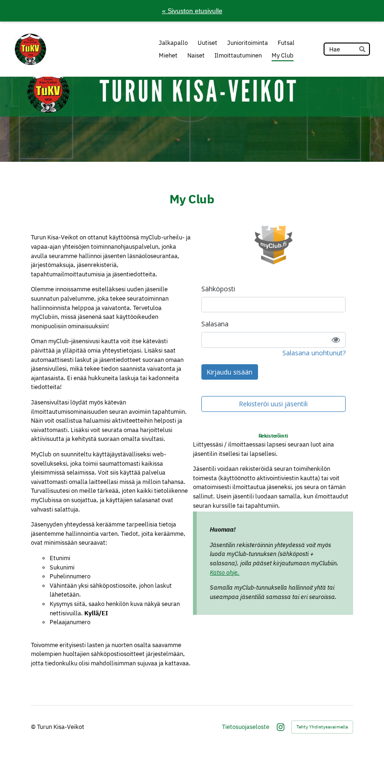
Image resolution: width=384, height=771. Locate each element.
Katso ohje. (224, 572)
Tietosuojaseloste (245, 727)
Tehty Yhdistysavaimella (322, 727)
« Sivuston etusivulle (192, 10)
